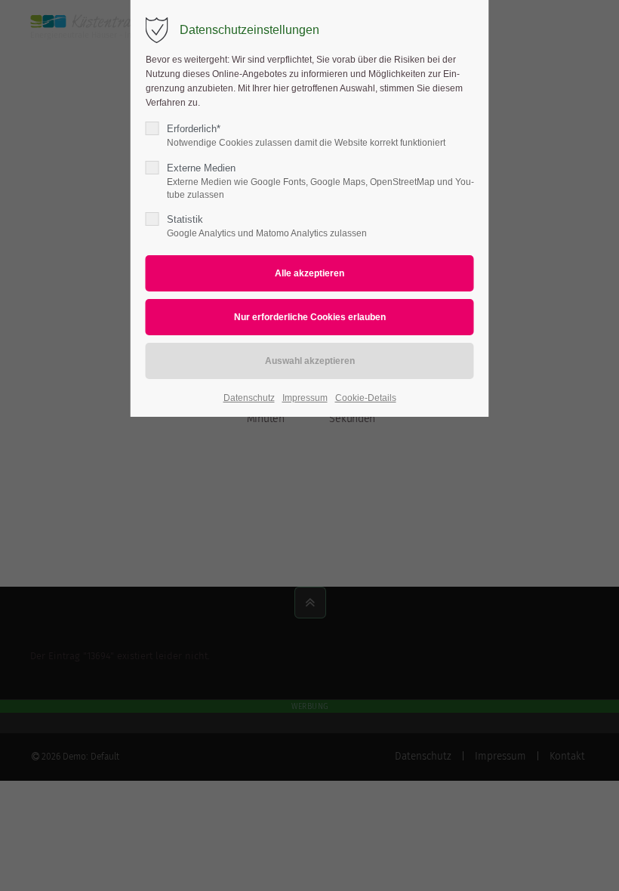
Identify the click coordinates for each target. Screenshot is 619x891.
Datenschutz (249, 398)
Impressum (305, 398)
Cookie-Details (365, 398)
